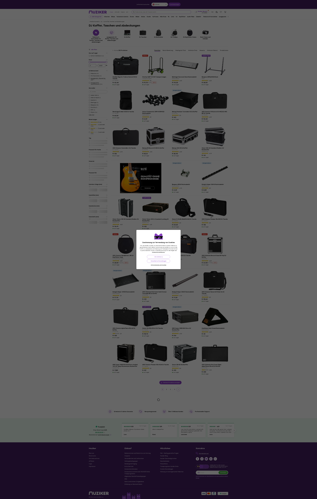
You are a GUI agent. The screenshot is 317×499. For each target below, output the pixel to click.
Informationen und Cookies (158, 265)
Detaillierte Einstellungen (158, 261)
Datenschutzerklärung (158, 252)
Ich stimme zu (158, 257)
